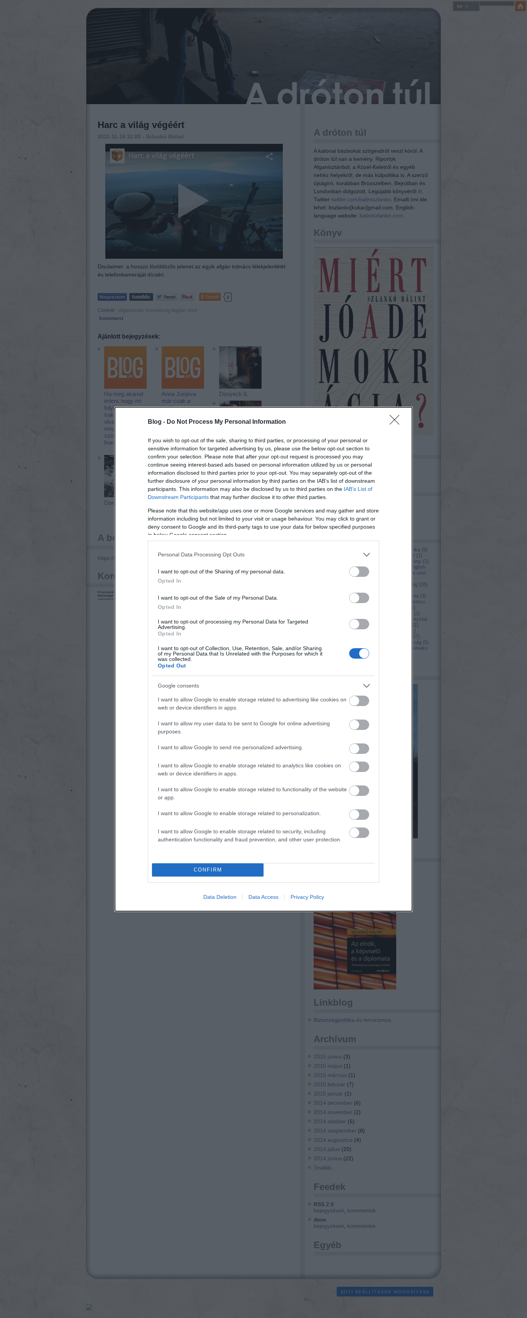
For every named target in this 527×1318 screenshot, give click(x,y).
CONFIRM (208, 870)
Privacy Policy (307, 897)
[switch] (359, 571)
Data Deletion (219, 897)
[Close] (397, 422)
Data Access (263, 897)
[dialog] (263, 659)
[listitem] (263, 555)
